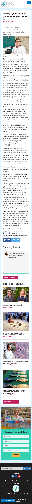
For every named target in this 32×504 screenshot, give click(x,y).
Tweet (16, 240)
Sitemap (16, 483)
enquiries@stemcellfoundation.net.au (15, 235)
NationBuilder (16, 501)
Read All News (10, 277)
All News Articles (19, 255)
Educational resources (19, 481)
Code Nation (18, 499)
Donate (7, 481)
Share (7, 240)
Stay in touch (7, 500)
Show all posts (11, 402)
